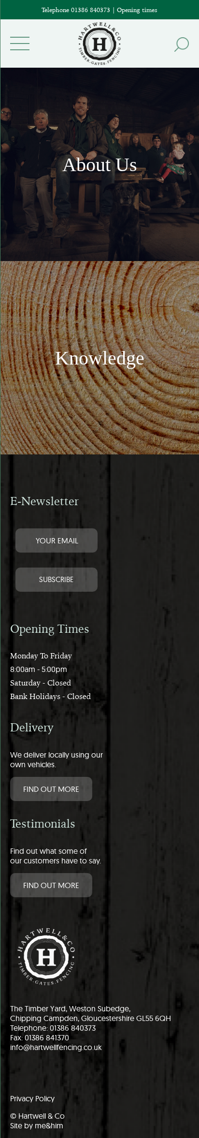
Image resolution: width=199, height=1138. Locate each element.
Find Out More (51, 789)
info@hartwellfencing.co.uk (56, 1047)
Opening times (137, 10)
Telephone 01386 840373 (77, 10)
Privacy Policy (32, 1098)
